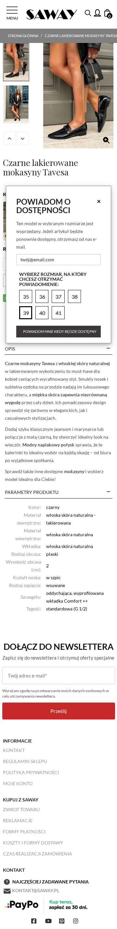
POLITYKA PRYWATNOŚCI (31, 772)
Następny (22, 138)
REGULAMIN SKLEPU (25, 761)
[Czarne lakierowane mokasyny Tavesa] (78, 95)
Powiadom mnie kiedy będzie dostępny (60, 331)
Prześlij (58, 711)
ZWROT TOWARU (21, 809)
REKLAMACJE (17, 820)
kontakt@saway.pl (35, 890)
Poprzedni (9, 138)
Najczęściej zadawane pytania (50, 881)
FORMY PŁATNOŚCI (24, 831)
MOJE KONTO (17, 783)
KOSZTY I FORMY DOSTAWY (33, 842)
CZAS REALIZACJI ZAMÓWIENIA (37, 853)
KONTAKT (14, 750)
